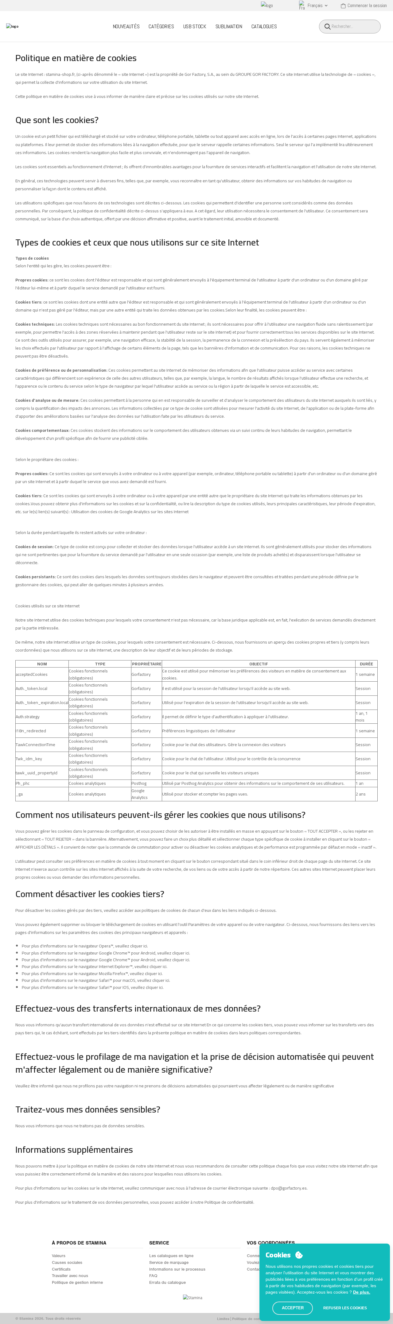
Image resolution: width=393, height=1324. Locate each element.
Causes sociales (67, 1262)
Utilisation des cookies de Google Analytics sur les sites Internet (130, 512)
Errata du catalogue (167, 1282)
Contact (254, 1269)
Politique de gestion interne (77, 1282)
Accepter (293, 1308)
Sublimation (229, 26)
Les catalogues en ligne (171, 1255)
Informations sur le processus (177, 1269)
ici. (145, 946)
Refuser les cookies (345, 1308)
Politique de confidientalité (255, 1318)
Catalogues (264, 26)
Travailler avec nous (70, 1275)
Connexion (257, 1255)
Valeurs (58, 1255)
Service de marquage (169, 1262)
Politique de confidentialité (228, 1202)
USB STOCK (194, 26)
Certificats (61, 1269)
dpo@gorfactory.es (289, 1188)
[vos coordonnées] (343, 5)
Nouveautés (126, 26)
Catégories (161, 26)
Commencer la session (367, 5)
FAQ (153, 1275)
